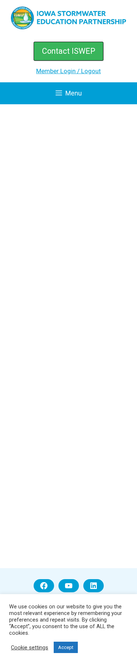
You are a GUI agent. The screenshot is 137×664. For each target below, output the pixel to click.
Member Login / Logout (68, 71)
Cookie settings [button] (29, 647)
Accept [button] (65, 647)
